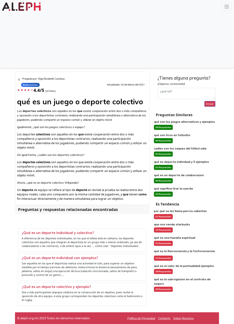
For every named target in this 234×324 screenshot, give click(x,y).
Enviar (210, 104)
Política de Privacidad (141, 318)
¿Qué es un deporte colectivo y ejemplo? (56, 286)
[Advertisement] (117, 39)
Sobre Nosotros (183, 318)
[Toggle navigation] (227, 6)
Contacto (164, 318)
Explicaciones (30, 84)
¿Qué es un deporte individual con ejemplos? (60, 257)
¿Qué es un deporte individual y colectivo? (58, 232)
